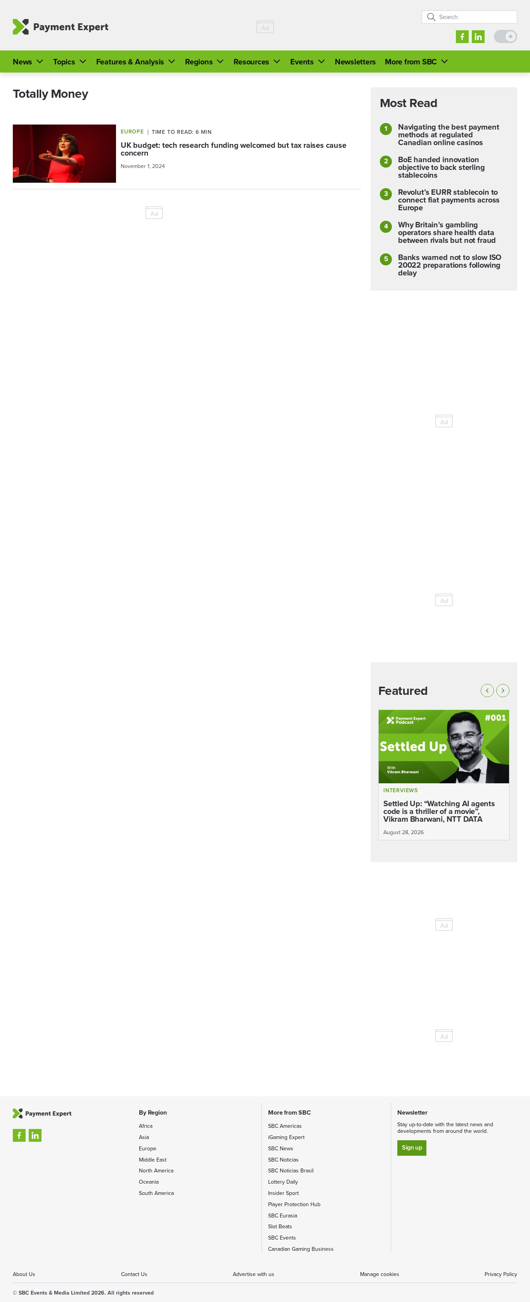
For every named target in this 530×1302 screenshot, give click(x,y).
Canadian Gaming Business (301, 1249)
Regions (199, 62)
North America (156, 1171)
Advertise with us (253, 1274)
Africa (145, 1126)
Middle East (152, 1160)
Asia (144, 1137)
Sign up (412, 1147)
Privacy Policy (501, 1274)
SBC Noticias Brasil (290, 1171)
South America (156, 1193)
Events (302, 62)
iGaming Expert (286, 1137)
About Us (24, 1274)
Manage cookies (379, 1274)
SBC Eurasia (282, 1216)
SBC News (280, 1148)
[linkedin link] (478, 36)
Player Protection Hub (294, 1204)
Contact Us (134, 1274)
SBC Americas (285, 1126)
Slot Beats (280, 1226)
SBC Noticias (283, 1160)
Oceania (149, 1182)
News (22, 62)
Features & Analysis (130, 62)
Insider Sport (283, 1193)
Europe (147, 1148)
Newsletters (355, 62)
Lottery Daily (283, 1182)
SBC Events (282, 1238)
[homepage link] (60, 27)
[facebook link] (462, 36)
